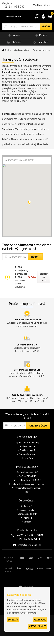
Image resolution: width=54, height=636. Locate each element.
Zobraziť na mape (44, 277)
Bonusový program (27, 454)
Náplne (16, 35)
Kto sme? (27, 506)
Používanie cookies (27, 510)
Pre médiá (27, 517)
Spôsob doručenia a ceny (27, 442)
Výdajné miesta (27, 446)
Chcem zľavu (38, 425)
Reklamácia (27, 458)
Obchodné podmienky (27, 514)
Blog (27, 491)
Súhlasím (13, 619)
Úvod (7, 50)
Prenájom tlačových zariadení (27, 488)
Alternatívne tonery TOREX (27, 480)
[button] (29, 202)
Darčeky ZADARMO (27, 476)
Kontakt (27, 521)
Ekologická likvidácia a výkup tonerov (27, 484)
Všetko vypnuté (37, 626)
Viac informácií (29, 612)
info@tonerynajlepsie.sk (29, 545)
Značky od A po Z (27, 450)
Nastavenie (40, 619)
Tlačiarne (16, 42)
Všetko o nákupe (41, 5)
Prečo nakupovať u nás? (27, 472)
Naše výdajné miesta (21, 50)
